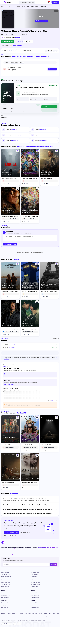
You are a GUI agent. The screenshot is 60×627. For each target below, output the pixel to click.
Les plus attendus (5, 574)
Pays (21, 62)
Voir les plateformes (17, 45)
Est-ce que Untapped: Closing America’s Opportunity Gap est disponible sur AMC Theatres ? (28, 509)
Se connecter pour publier (10, 244)
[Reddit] (54, 51)
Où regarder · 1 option (42, 20)
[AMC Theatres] (11, 45)
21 (8, 183)
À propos (3, 613)
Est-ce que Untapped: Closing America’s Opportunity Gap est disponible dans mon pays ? (27, 513)
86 (4, 183)
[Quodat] (2, 542)
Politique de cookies (48, 616)
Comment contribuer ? (12, 613)
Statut (56, 616)
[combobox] (27, 2)
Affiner (7, 62)
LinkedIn (6, 554)
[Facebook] (48, 51)
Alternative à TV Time (54, 613)
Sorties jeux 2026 (35, 572)
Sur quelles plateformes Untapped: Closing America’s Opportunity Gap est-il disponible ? (27, 504)
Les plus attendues (5, 584)
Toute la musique (35, 597)
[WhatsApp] (51, 51)
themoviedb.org (13, 344)
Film (56, 10)
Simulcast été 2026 (35, 582)
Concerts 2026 (34, 602)
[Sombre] (20, 624)
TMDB (9, 353)
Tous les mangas (5, 597)
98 (4, 221)
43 (24, 183)
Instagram (12, 554)
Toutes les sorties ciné (6, 576)
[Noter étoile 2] (9, 51)
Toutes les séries (5, 586)
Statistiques (31, 613)
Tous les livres (4, 607)
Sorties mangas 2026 (6, 592)
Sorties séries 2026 (5, 582)
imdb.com (11, 347)
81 (27, 183)
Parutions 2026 (4, 602)
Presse (40, 613)
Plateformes (14, 62)
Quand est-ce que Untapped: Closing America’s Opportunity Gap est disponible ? (25, 498)
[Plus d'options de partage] (56, 51)
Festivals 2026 (34, 605)
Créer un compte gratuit (12, 532)
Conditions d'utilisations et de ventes (9, 616)
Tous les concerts (35, 607)
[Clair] (18, 624)
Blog (36, 613)
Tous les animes (34, 586)
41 (28, 221)
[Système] (14, 623)
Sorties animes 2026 (35, 584)
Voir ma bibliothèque (50, 110)
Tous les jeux (34, 576)
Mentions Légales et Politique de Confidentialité (31, 616)
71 (8, 221)
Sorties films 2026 (5, 572)
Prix (26, 613)
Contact (45, 613)
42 (47, 183)
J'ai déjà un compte (25, 532)
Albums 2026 (34, 592)
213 (24, 221)
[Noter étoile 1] (8, 51)
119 (44, 183)
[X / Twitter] (46, 51)
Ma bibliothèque (52, 85)
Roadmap (21, 613)
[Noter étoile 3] (11, 51)
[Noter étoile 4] (13, 51)
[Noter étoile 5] (15, 51)
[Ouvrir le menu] (1, 2)
